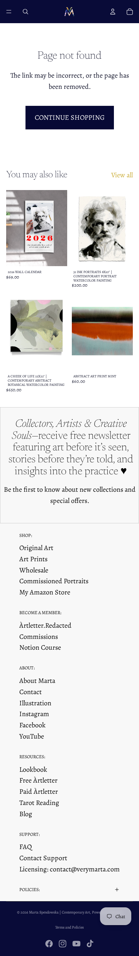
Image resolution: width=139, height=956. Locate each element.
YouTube (31, 736)
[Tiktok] (90, 943)
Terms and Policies (69, 927)
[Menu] (9, 11)
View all (122, 175)
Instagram (34, 713)
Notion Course (40, 647)
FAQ (25, 846)
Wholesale (33, 570)
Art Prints (33, 559)
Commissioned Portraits (53, 581)
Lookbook (33, 769)
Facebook (32, 725)
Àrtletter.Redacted (45, 625)
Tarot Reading (39, 802)
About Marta (37, 680)
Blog (25, 813)
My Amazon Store (44, 592)
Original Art (36, 547)
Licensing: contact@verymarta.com (69, 869)
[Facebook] (49, 943)
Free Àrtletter (38, 780)
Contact (30, 691)
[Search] (25, 11)
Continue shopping (70, 117)
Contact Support (43, 858)
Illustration (35, 703)
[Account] (112, 11)
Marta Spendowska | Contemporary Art (59, 912)
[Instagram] (62, 943)
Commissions (38, 636)
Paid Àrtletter (38, 791)
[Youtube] (76, 943)
